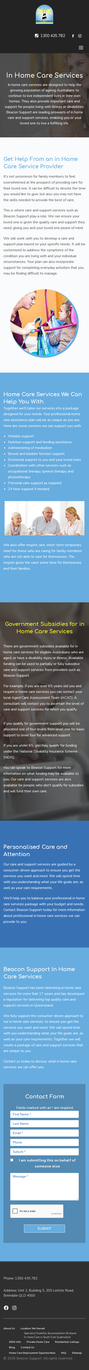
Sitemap (77, 1353)
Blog (12, 1347)
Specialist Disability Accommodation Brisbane (50, 1333)
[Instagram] (79, 35)
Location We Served (33, 1328)
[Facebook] (73, 35)
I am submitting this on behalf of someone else (47, 1163)
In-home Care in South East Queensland (47, 1337)
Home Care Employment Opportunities (32, 1353)
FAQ (63, 1353)
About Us (9, 1328)
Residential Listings (67, 1342)
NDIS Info (15, 1342)
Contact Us (27, 1347)
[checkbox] (11, 1160)
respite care (35, 544)
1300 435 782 (52, 35)
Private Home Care (38, 1342)
